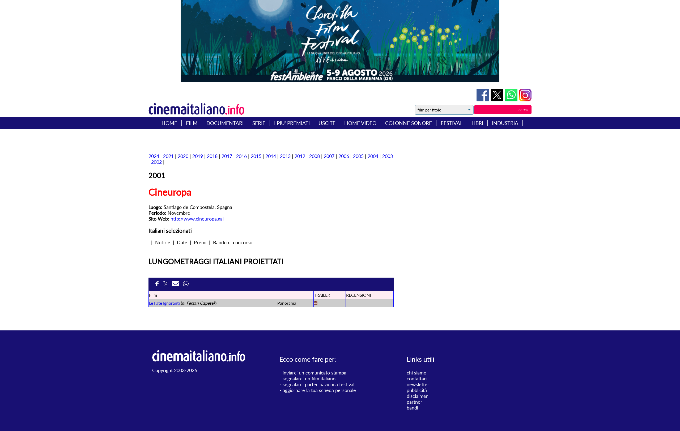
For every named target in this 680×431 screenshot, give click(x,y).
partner (414, 402)
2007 (329, 156)
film (192, 123)
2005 (358, 156)
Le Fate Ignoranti (164, 302)
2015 (256, 156)
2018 (212, 156)
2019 (197, 156)
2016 (241, 156)
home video (360, 123)
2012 (300, 156)
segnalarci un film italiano (309, 378)
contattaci (417, 378)
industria (505, 123)
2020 (183, 156)
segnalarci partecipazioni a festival (318, 384)
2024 (153, 156)
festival (452, 123)
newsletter (418, 384)
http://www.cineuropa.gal (197, 219)
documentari (225, 123)
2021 (168, 156)
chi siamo (416, 373)
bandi (412, 408)
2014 (270, 156)
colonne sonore (408, 123)
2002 (156, 162)
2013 (285, 156)
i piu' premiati (292, 123)
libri (477, 123)
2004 (373, 156)
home (169, 123)
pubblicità (417, 390)
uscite (326, 123)
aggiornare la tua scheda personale (319, 390)
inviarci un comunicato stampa (314, 373)
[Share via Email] (176, 285)
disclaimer (417, 396)
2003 (387, 156)
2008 (314, 156)
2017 (227, 156)
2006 (343, 156)
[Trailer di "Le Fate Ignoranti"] (315, 303)
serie (258, 123)
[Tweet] (498, 99)
